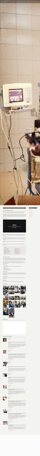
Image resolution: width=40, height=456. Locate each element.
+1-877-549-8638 (8, 0)
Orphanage (30, 209)
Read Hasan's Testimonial (10, 419)
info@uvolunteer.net (4, 0)
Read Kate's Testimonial (10, 407)
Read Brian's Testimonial (10, 371)
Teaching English (31, 212)
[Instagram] (32, 0)
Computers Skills (31, 215)
